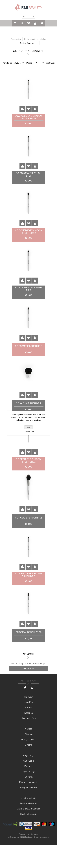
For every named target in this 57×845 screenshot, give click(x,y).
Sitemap (28, 734)
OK (28, 427)
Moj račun (28, 697)
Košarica (35, 23)
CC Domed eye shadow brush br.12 (28, 231)
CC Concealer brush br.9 (28, 174)
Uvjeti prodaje (28, 771)
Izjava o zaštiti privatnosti (28, 809)
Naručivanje (28, 761)
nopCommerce (33, 834)
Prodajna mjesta (28, 739)
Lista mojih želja (28, 718)
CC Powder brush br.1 (28, 518)
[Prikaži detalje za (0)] (28, 92)
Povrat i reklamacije (28, 782)
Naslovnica (16, 39)
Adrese (28, 707)
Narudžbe (28, 702)
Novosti (28, 729)
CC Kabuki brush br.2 (28, 403)
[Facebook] (25, 688)
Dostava (28, 777)
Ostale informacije (28, 814)
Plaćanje (28, 766)
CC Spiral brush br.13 (28, 632)
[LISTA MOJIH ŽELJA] (28, 23)
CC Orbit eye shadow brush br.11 (28, 460)
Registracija (28, 755)
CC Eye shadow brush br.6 (28, 288)
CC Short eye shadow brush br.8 (28, 575)
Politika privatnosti (28, 803)
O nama (28, 745)
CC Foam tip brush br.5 (28, 346)
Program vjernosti (28, 787)
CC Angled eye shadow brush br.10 (28, 117)
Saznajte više (28, 431)
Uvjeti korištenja (28, 798)
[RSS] (32, 688)
